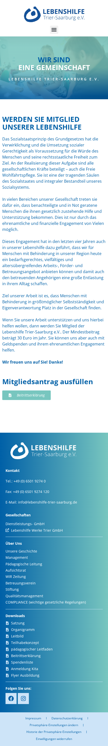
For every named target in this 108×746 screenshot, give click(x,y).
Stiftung (12, 589)
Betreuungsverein (21, 583)
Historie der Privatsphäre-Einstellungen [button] (53, 732)
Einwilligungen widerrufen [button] (54, 739)
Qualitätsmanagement (24, 595)
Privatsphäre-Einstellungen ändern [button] (54, 725)
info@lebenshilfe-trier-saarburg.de (47, 502)
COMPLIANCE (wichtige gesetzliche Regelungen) (46, 602)
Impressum (33, 718)
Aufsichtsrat (16, 570)
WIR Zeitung (16, 576)
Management (17, 557)
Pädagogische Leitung (24, 564)
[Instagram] (23, 698)
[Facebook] (11, 698)
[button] (54, 30)
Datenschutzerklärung (67, 718)
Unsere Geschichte (21, 551)
